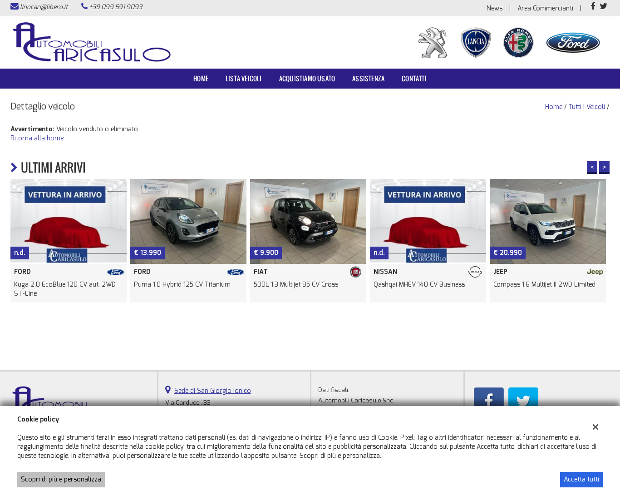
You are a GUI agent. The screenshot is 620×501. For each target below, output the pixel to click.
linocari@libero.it (44, 7)
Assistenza (368, 78)
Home (200, 78)
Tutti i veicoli (587, 107)
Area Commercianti (545, 8)
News (494, 8)
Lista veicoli (244, 78)
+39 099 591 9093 (115, 7)
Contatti (414, 78)
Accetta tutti (581, 479)
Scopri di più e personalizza (61, 479)
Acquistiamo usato (307, 78)
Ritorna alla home (37, 138)
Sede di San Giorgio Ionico (212, 391)
